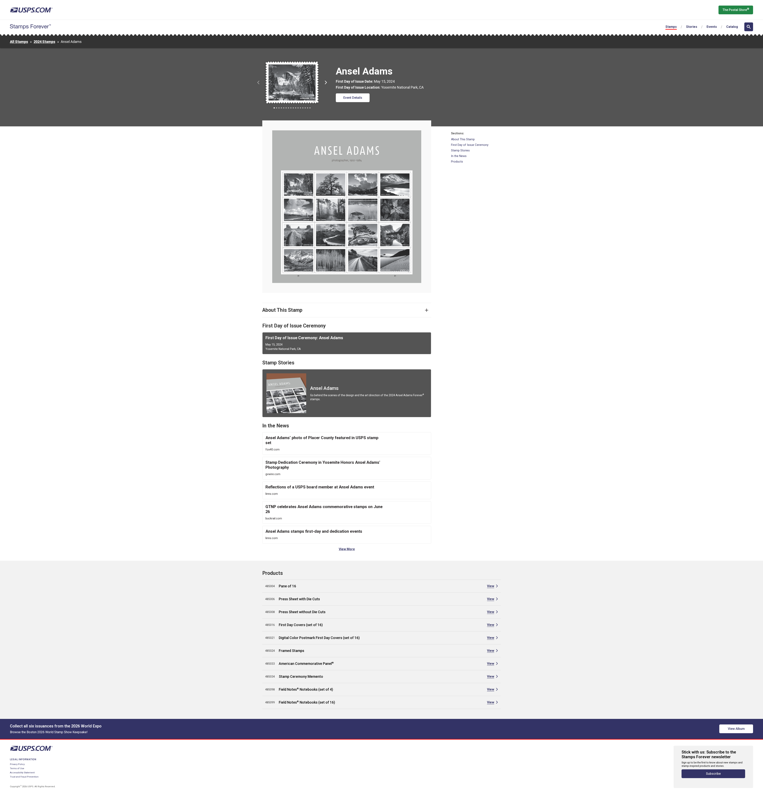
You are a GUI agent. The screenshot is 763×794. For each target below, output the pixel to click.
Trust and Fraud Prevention (24, 777)
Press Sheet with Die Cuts (299, 599)
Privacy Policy (17, 764)
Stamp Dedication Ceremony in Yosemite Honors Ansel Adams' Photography (322, 465)
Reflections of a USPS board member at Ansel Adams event (319, 487)
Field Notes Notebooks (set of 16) (307, 702)
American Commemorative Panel (306, 663)
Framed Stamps (291, 651)
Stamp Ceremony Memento (301, 676)
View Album (736, 729)
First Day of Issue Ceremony (469, 145)
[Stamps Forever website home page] (30, 26)
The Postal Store (735, 9)
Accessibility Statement (22, 772)
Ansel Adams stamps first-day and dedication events (313, 531)
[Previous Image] (258, 82)
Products (457, 161)
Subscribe (713, 774)
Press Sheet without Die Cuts (302, 612)
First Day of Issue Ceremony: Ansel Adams (304, 337)
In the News (459, 156)
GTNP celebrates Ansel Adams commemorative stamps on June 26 (323, 509)
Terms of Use (17, 768)
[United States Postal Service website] (31, 10)
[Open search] (748, 26)
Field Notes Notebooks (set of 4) (306, 689)
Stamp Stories (460, 150)
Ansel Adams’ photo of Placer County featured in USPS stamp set (321, 440)
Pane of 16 (287, 586)
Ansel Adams (324, 388)
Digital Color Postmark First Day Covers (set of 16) (319, 638)
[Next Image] (326, 82)
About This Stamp (463, 139)
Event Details (352, 98)
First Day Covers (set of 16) (301, 625)
